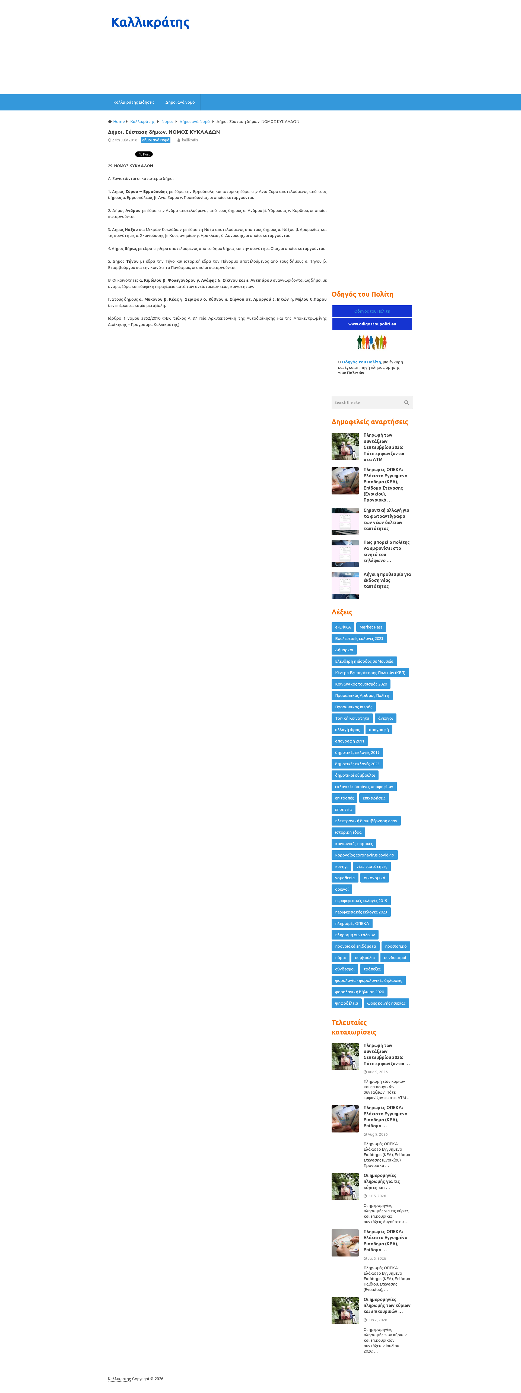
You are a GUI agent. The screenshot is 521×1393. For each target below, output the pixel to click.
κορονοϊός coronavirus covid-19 (364, 855)
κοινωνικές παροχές (354, 843)
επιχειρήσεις (374, 798)
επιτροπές (344, 798)
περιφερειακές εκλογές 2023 (361, 912)
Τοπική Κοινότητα (352, 718)
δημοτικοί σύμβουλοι (355, 775)
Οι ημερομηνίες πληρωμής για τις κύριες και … (382, 1181)
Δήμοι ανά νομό (180, 102)
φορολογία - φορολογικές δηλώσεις (368, 980)
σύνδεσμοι (345, 969)
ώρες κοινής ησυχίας (386, 1003)
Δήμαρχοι (344, 650)
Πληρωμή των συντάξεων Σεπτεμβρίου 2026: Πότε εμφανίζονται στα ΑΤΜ (384, 447)
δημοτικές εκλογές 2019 (357, 752)
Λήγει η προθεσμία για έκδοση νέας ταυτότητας (387, 580)
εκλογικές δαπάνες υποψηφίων (364, 786)
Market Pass (371, 627)
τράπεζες (372, 969)
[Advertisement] (314, 47)
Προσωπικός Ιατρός (353, 707)
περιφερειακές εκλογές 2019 (361, 900)
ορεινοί (342, 889)
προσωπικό (396, 946)
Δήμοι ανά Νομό (155, 140)
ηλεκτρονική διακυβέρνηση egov (366, 820)
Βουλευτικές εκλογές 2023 (359, 638)
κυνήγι (341, 866)
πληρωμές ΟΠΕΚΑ (352, 923)
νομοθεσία (345, 877)
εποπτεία (343, 809)
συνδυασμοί (395, 957)
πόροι (340, 957)
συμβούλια (365, 957)
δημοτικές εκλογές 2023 (357, 763)
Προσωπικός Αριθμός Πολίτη (362, 695)
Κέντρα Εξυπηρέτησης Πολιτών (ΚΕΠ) (370, 672)
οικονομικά (374, 877)
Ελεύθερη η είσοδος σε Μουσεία (364, 661)
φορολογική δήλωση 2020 (359, 991)
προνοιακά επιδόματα (355, 946)
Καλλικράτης (119, 1378)
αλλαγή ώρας (347, 729)
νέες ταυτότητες (372, 866)
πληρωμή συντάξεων (355, 934)
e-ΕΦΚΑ (343, 627)
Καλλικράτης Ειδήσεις (133, 102)
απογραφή (379, 729)
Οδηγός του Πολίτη (372, 311)
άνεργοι (385, 718)
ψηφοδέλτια (346, 1003)
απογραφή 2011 (349, 741)
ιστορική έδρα (348, 832)
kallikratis (190, 140)
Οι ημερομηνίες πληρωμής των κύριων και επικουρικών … (387, 1305)
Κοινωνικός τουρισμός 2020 (361, 684)
